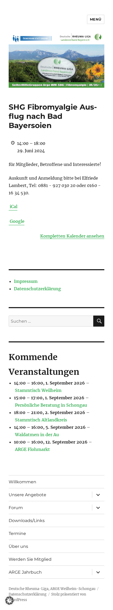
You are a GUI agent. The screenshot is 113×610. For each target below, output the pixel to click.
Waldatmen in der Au (37, 434)
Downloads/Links (27, 520)
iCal (13, 206)
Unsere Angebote (27, 494)
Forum (16, 507)
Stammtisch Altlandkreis (41, 419)
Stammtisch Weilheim (38, 390)
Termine (17, 533)
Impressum (26, 281)
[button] (9, 600)
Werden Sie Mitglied (30, 559)
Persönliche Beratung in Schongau (51, 405)
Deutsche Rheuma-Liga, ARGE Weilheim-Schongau (52, 589)
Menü (95, 19)
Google (17, 221)
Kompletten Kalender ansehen (72, 236)
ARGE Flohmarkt (32, 449)
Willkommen (22, 481)
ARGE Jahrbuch (25, 572)
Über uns (18, 546)
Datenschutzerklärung (37, 288)
